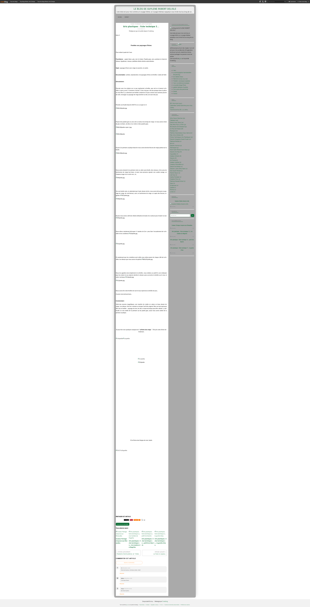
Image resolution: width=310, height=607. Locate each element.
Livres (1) (172, 192)
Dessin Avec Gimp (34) (176, 122)
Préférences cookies (185, 604)
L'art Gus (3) (173, 175)
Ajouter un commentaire (129, 562)
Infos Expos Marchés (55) (177, 118)
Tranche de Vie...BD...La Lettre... (179, 109)
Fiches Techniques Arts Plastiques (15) (181, 137)
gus (180, 58)
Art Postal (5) (174, 160)
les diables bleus (178, 77)
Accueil (120, 17)
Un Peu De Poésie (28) (176, 129)
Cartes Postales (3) (175, 177)
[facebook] (260, 2)
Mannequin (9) (174, 147)
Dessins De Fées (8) (176, 152)
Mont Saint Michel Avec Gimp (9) (179, 150)
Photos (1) (173, 189)
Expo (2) (172, 183)
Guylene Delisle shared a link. (182, 201)
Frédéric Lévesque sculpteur (181, 81)
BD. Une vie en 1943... (176, 103)
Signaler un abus (155, 604)
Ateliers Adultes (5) (175, 162)
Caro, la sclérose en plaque (181, 83)
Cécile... (172, 107)
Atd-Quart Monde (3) (176, 171)
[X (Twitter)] (263, 2)
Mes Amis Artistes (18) (176, 135)
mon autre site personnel (180, 89)
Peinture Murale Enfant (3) (177, 181)
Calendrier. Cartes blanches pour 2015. (181, 105)
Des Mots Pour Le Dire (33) (178, 124)
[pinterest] (265, 2)
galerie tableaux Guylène (180, 87)
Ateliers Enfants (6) (175, 156)
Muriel (175, 91)
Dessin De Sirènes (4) (176, 166)
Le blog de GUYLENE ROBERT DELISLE (155, 8)
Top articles (142, 604)
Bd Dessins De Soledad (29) (178, 126)
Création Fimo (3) (175, 179)
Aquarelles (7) (174, 154)
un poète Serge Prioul (179, 85)
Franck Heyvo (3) (175, 173)
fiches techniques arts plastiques (141, 24)
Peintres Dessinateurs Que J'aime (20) (181, 133)
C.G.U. (161, 604)
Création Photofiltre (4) (176, 164)
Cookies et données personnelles (172, 604)
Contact (127, 17)
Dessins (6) (173, 158)
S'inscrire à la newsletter (122, 524)
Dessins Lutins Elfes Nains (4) (178, 168)
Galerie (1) (173, 187)
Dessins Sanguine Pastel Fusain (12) (180, 139)
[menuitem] (120, 17)
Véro (174, 70)
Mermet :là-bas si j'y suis (180, 79)
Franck (175, 93)
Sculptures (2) (174, 185)
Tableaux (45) (174, 120)
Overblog (165, 601)
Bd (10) (172, 143)
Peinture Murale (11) (175, 141)
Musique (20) (174, 131)
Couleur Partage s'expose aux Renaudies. (182, 225)
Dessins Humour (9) (176, 145)
